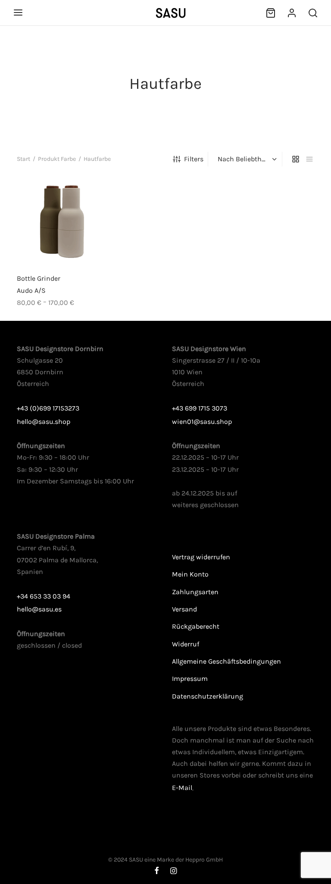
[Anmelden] (292, 13)
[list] (309, 159)
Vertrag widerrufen (201, 557)
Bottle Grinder (38, 278)
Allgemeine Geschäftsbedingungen (226, 661)
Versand (184, 609)
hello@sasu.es (39, 609)
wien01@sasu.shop (202, 421)
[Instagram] (173, 871)
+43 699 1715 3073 (199, 408)
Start (23, 159)
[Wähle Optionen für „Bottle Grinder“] (47, 247)
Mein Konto (190, 574)
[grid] (295, 159)
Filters (193, 159)
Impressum (190, 678)
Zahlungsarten (195, 592)
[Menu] (18, 12)
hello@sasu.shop (43, 421)
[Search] (313, 13)
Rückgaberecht (195, 626)
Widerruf (185, 644)
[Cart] (270, 13)
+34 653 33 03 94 (43, 596)
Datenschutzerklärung (207, 696)
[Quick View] (76, 247)
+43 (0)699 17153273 (48, 408)
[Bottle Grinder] (62, 222)
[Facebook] (156, 871)
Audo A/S (31, 290)
